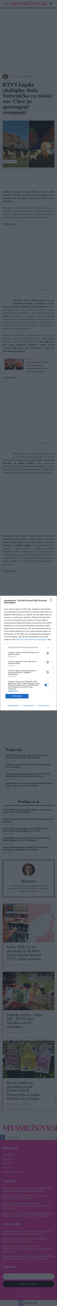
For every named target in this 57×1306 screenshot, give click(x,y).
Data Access (28, 705)
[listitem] (28, 647)
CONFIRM (17, 696)
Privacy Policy (43, 705)
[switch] (47, 653)
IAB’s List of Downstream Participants (31, 639)
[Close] (51, 600)
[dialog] (28, 653)
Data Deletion (13, 705)
